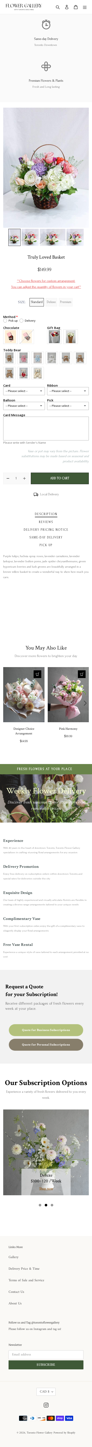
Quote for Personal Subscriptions (46, 1044)
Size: (22, 302)
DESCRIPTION (46, 514)
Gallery (13, 1257)
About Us (15, 1304)
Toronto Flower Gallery (39, 1432)
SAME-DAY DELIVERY (46, 537)
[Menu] (84, 7)
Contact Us (16, 1292)
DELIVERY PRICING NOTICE (46, 530)
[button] (40, 1205)
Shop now (46, 1189)
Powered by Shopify (64, 1432)
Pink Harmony (68, 729)
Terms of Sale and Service (26, 1280)
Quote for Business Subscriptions (46, 1030)
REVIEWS (46, 522)
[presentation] (6, 703)
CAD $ (44, 1392)
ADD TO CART (59, 478)
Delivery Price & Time (24, 1269)
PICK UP (46, 545)
